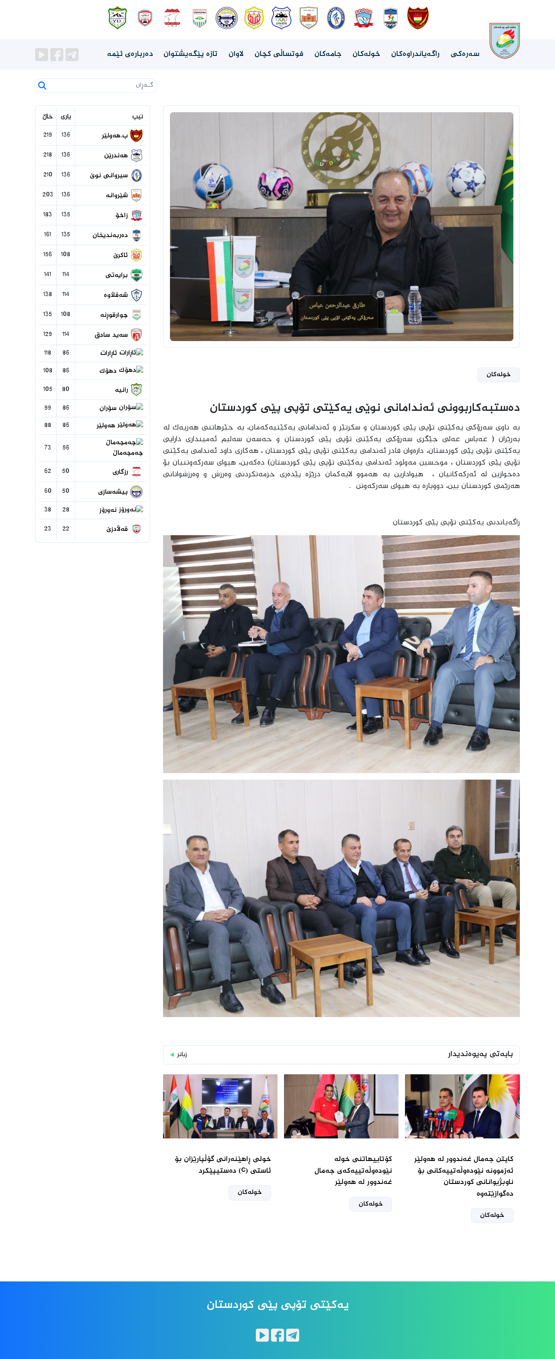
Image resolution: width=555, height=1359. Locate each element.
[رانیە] (117, 18)
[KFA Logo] (505, 33)
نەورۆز (109, 510)
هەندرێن (117, 156)
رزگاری (121, 472)
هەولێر (107, 426)
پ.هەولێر (116, 136)
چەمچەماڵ (128, 453)
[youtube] (42, 55)
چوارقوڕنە (115, 315)
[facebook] (57, 55)
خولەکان (366, 54)
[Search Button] (42, 85)
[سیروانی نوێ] (336, 18)
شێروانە (118, 196)
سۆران (109, 408)
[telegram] (71, 55)
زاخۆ (122, 216)
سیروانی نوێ (110, 176)
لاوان (236, 54)
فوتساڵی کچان (279, 54)
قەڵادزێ (118, 529)
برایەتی (117, 275)
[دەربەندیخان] (390, 18)
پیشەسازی (114, 492)
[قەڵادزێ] (145, 18)
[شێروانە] (308, 18)
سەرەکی (465, 54)
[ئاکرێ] (254, 18)
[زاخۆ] (363, 18)
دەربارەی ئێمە (130, 54)
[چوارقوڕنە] (199, 18)
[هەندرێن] (281, 18)
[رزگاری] (172, 18)
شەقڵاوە (117, 295)
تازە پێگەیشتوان (190, 54)
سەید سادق (112, 335)
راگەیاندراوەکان (415, 54)
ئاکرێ (121, 255)
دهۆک (109, 371)
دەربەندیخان (111, 236)
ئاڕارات (109, 353)
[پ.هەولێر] (418, 18)
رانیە (122, 390)
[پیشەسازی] (226, 18)
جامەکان (328, 54)
